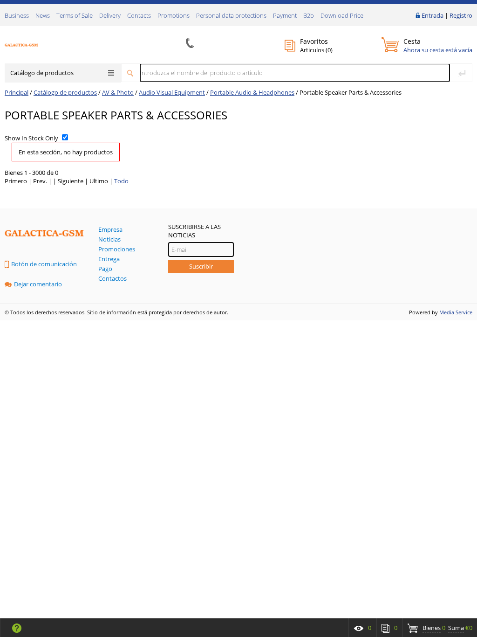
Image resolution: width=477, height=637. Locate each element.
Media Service (455, 312)
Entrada (432, 15)
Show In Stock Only (31, 138)
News (42, 15)
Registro (461, 15)
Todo (121, 181)
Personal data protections (231, 15)
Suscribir (201, 266)
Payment (285, 15)
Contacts (139, 15)
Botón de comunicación (44, 264)
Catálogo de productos (42, 73)
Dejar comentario (38, 284)
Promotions (173, 15)
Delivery (110, 15)
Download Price (341, 15)
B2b (308, 15)
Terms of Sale (74, 15)
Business (17, 15)
